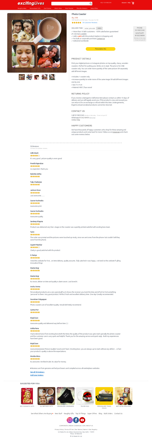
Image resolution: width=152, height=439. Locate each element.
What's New (58, 8)
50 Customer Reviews (89, 22)
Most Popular (69, 8)
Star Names (78, 429)
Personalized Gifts (35, 8)
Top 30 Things (81, 413)
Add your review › (37, 375)
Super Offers (92, 413)
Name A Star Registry (90, 429)
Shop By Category (82, 8)
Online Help (75, 120)
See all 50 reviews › (37, 372)
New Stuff (58, 413)
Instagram (116, 132)
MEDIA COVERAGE (75, 425)
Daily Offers (94, 8)
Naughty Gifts (69, 413)
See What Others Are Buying (42, 413)
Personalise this (100, 49)
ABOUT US (89, 425)
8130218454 (84, 118)
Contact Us (101, 39)
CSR (83, 425)
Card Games (47, 8)
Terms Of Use (69, 429)
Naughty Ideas (22, 8)
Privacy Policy (59, 429)
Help (129, 2)
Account (124, 2)
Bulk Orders (108, 413)
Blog (100, 413)
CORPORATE (63, 425)
